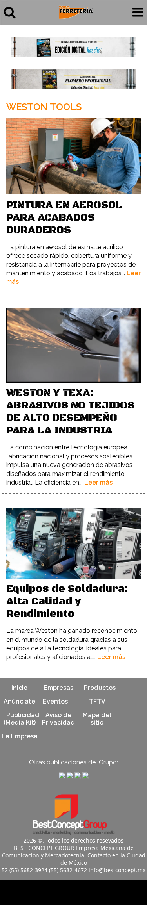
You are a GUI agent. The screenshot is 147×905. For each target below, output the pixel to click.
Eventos (55, 701)
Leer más (98, 482)
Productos (100, 687)
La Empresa (20, 736)
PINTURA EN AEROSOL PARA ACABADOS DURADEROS (64, 218)
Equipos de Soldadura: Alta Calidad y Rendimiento (67, 601)
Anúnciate (19, 701)
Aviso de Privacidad (58, 718)
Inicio (19, 687)
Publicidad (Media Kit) (21, 718)
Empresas (58, 687)
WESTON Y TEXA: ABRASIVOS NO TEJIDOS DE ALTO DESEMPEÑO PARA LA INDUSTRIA (70, 412)
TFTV (97, 701)
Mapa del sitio (97, 718)
